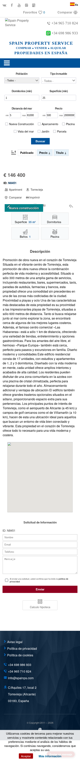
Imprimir (34, 197)
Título (60, 153)
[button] (58, 80)
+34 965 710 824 (64, 23)
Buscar (40, 141)
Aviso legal (15, 642)
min (7, 115)
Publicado (27, 153)
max (24, 115)
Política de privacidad (22, 648)
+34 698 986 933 (64, 33)
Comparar (15, 197)
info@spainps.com (21, 678)
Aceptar (26, 756)
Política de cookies (20, 655)
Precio (43, 153)
